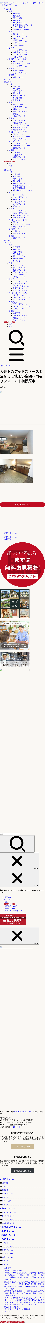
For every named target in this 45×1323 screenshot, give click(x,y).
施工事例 (7, 82)
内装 (10, 32)
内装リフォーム (6, 366)
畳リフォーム (6, 1261)
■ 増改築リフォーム (8, 1235)
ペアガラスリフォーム (22, 64)
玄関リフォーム (19, 70)
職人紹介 (7, 80)
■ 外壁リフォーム (7, 1179)
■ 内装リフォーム (7, 1239)
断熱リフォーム (19, 39)
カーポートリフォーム (22, 146)
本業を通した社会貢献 (13, 1270)
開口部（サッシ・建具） (18, 59)
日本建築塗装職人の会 (22, 1112)
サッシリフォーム (20, 66)
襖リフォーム (6, 1264)
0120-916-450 (16, 1127)
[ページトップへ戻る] (25, 1322)
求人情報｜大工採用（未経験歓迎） (18, 1309)
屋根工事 (5, 1204)
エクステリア (14, 68)
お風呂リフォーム (20, 52)
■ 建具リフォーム (7, 1231)
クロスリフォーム (20, 36)
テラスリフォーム (20, 73)
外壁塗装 (16, 14)
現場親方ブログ (10, 908)
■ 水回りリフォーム (8, 1208)
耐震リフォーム (19, 77)
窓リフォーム (18, 61)
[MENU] (16, 362)
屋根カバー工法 (19, 23)
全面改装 (16, 152)
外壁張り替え (18, 98)
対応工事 (7, 9)
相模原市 (7, 539)
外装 (10, 11)
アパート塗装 (6, 1201)
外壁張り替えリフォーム (22, 25)
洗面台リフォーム (20, 57)
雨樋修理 (5, 1190)
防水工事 (5, 1197)
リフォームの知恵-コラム (14, 911)
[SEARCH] (16, 345)
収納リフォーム (19, 45)
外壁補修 (16, 100)
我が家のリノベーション (22, 29)
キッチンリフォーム (21, 54)
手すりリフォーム (20, 41)
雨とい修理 (17, 18)
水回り (11, 48)
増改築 (11, 75)
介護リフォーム (19, 43)
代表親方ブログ (10, 906)
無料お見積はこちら (22, 505)
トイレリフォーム (20, 50)
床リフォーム (18, 34)
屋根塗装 (16, 16)
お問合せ (7, 1311)
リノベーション (19, 159)
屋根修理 (16, 20)
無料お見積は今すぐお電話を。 (12, 1322)
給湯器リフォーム (20, 130)
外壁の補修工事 (19, 27)
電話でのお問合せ (23, 1147)
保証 (10, 163)
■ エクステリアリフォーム (10, 1227)
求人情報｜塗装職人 (12, 1307)
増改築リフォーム (20, 155)
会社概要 (7, 1268)
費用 (10, 166)
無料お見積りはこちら (22, 1171)
